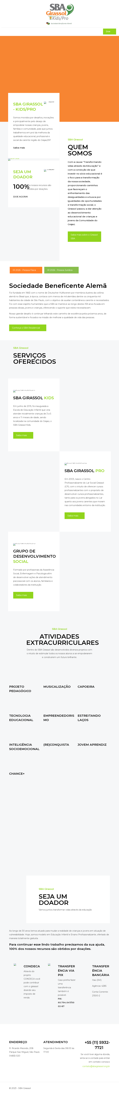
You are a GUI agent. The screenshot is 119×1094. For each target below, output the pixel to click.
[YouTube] (88, 1088)
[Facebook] (84, 1088)
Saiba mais (19, 147)
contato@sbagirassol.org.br (96, 1066)
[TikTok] (100, 1088)
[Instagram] (96, 1088)
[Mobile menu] (3, 31)
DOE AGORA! (20, 196)
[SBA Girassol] (59, 14)
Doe (108, 31)
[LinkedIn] (92, 1088)
